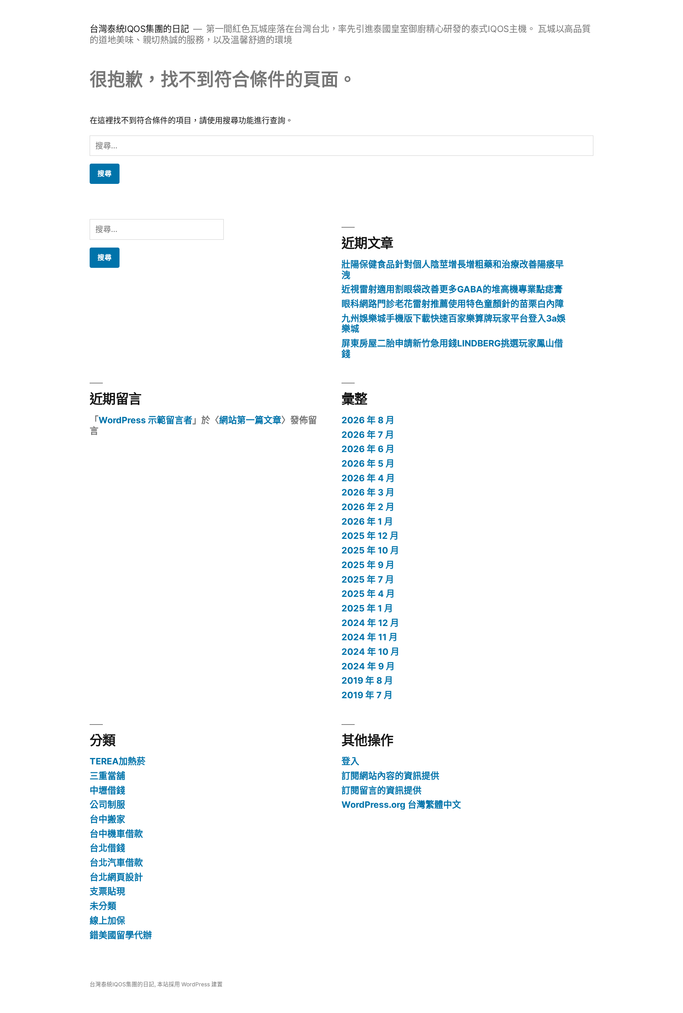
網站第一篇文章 (250, 420)
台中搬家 (107, 819)
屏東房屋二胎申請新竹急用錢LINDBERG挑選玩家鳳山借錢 (452, 348)
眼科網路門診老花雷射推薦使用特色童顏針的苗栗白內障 (453, 303)
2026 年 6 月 (368, 449)
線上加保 (107, 920)
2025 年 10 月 (370, 550)
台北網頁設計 (116, 877)
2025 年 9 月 (368, 564)
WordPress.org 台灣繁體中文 (401, 804)
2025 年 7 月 (368, 579)
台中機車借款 (116, 833)
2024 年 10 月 (370, 651)
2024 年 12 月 (370, 622)
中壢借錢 (107, 790)
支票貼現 (107, 891)
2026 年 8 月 (368, 420)
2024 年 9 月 (368, 666)
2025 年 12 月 (370, 535)
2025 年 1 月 (367, 608)
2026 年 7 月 (368, 434)
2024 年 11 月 (370, 637)
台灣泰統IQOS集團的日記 (139, 28)
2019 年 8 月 (367, 680)
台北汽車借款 (116, 862)
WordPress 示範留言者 (145, 420)
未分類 (103, 906)
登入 (350, 761)
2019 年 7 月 (367, 695)
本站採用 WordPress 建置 (190, 984)
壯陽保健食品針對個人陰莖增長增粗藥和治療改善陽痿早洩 (453, 269)
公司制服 (107, 804)
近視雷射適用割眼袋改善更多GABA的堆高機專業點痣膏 (452, 289)
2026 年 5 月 (368, 463)
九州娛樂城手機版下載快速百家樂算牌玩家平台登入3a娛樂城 (454, 323)
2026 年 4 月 (368, 478)
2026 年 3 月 (368, 492)
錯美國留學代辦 (121, 935)
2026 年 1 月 (367, 521)
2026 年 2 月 (368, 507)
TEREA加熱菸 (117, 761)
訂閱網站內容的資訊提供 (390, 775)
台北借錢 (107, 848)
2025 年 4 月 (368, 593)
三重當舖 (107, 775)
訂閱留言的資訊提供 (382, 790)
